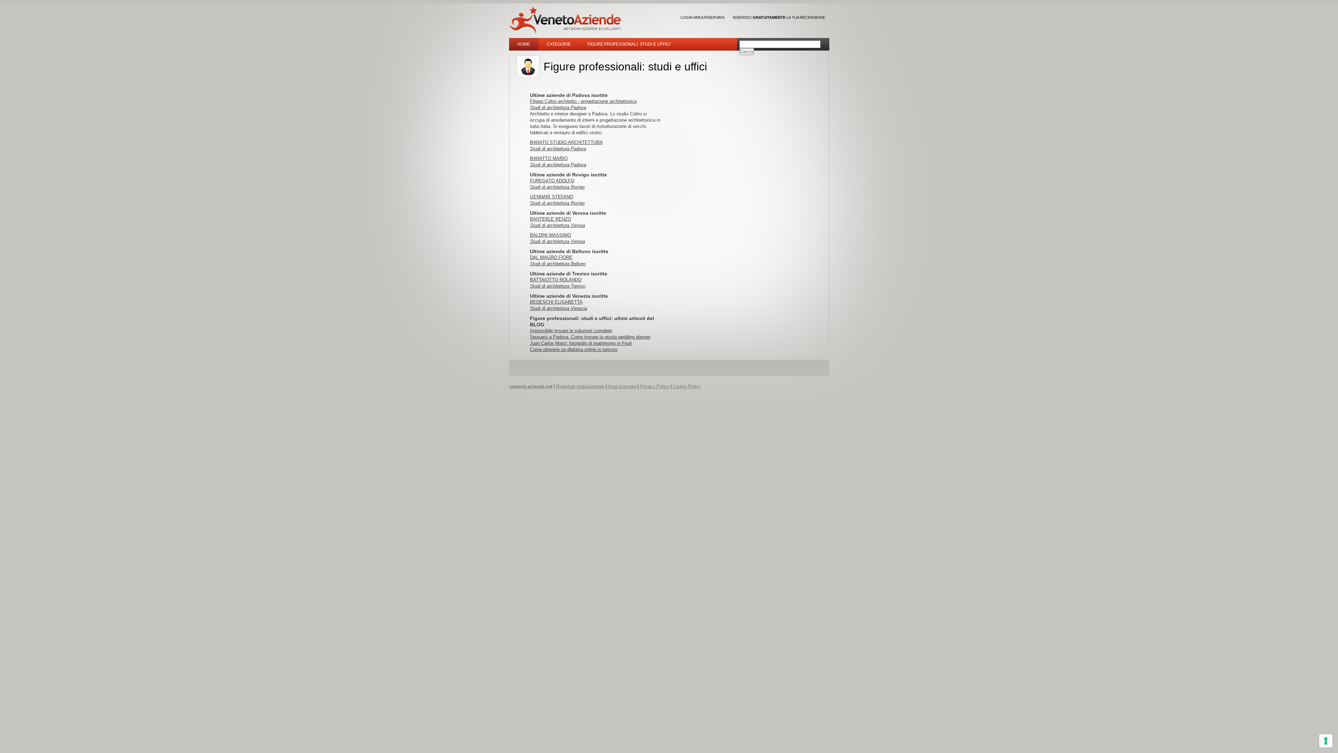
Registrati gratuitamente (580, 386)
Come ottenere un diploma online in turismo (573, 349)
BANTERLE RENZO (550, 219)
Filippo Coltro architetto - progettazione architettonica (583, 101)
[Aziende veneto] (565, 20)
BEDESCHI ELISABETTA (556, 302)
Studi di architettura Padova (558, 107)
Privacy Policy (654, 386)
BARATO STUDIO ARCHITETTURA (566, 142)
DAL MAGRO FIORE (551, 257)
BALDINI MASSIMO (550, 235)
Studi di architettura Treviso (557, 286)
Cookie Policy (687, 386)
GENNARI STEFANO (551, 196)
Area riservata (622, 386)
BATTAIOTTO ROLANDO (556, 279)
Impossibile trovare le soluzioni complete (571, 330)
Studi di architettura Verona (557, 225)
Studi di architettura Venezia (558, 308)
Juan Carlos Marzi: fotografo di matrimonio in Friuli (581, 343)
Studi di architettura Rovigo (557, 187)
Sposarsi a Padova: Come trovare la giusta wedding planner (590, 337)
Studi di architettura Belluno (558, 263)
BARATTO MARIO (549, 158)
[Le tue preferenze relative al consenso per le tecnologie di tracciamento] (1325, 740)
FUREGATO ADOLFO (552, 180)
